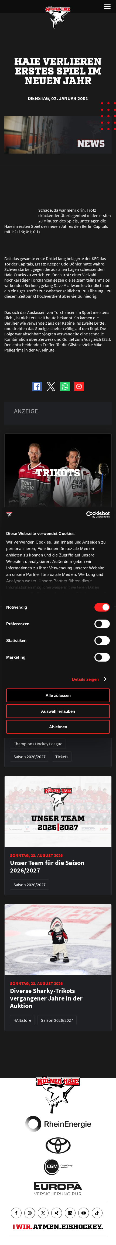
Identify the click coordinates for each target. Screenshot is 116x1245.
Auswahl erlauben (58, 711)
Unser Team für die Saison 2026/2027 (47, 866)
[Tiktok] (97, 1213)
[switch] (102, 624)
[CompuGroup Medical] (58, 1167)
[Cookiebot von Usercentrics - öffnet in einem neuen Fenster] (86, 514)
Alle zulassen (58, 695)
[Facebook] (16, 1213)
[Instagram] (29, 1213)
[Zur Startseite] (58, 17)
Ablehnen (58, 727)
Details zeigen (85, 679)
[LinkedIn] (70, 1213)
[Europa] (58, 1188)
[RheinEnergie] (58, 1124)
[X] (43, 1213)
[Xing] (56, 1213)
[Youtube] (83, 1213)
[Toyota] (58, 1145)
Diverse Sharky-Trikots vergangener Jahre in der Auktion (46, 998)
